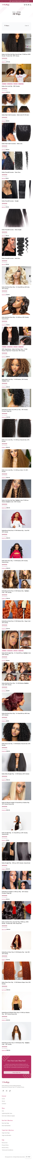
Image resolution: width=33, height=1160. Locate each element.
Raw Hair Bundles (6, 1125)
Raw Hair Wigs (5, 1123)
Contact (4, 1103)
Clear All (27, 25)
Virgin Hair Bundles (6, 1135)
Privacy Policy (5, 1145)
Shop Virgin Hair (16, 1072)
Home (3, 1098)
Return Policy (5, 1147)
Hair (3, 1111)
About (3, 1101)
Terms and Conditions (7, 1150)
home (13, 12)
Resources (4, 1142)
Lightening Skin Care (7, 1113)
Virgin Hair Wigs (6, 1133)
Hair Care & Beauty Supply (8, 1116)
